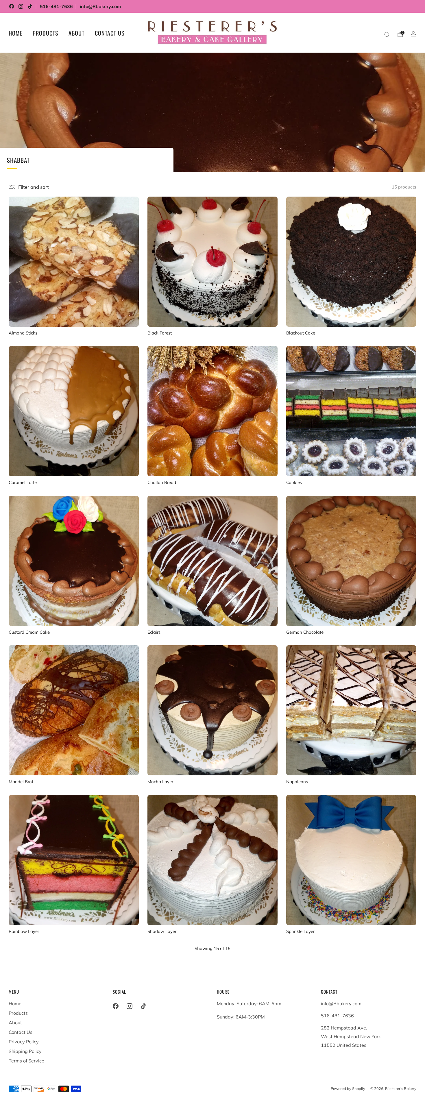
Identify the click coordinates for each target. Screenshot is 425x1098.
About (76, 33)
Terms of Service (26, 1061)
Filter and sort (33, 187)
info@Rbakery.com (100, 6)
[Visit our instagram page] (20, 6)
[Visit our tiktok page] (30, 6)
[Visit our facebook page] (11, 6)
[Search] (387, 34)
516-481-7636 (56, 6)
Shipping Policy (25, 1051)
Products (45, 33)
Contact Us (109, 33)
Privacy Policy (24, 1042)
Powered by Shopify (348, 1088)
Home (15, 33)
